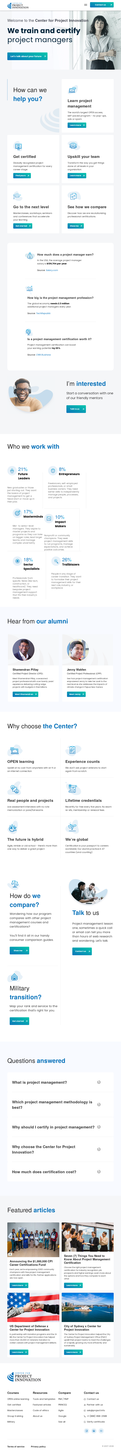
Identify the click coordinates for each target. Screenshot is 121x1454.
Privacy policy (38, 1446)
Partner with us (95, 1404)
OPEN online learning (18, 1399)
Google (62, 1416)
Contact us (93, 1399)
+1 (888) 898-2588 (97, 1416)
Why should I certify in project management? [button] (53, 1127)
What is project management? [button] (39, 1082)
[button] (85, 5)
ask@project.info (96, 1410)
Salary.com (52, 270)
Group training (15, 1416)
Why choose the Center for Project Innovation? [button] (43, 1149)
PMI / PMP (63, 1399)
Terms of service (15, 1446)
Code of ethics (41, 1410)
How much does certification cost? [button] (44, 1171)
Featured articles (42, 1404)
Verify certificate (96, 1421)
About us (38, 1416)
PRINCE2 (62, 1404)
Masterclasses (15, 1410)
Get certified (14, 1404)
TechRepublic (43, 313)
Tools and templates (44, 1399)
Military (11, 1421)
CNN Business (43, 354)
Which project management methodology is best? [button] (52, 1104)
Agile (61, 1410)
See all (61, 1421)
